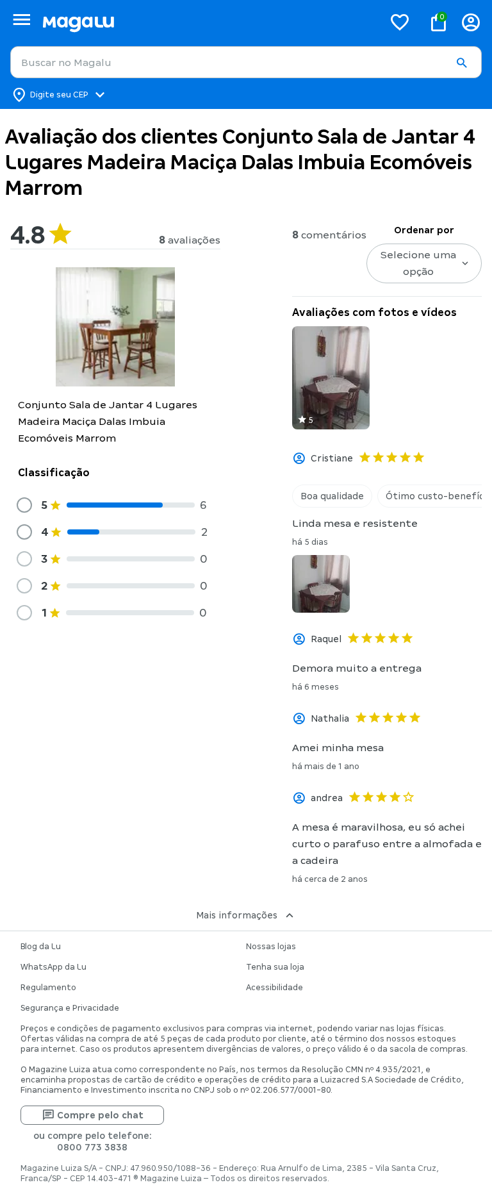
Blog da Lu (40, 946)
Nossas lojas (271, 946)
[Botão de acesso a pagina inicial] (208, 22)
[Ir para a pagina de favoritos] (399, 21)
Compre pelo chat (100, 1115)
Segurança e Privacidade (69, 1008)
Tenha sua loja (275, 967)
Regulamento (48, 987)
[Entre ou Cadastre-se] (471, 22)
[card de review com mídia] (331, 377)
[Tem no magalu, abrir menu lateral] (21, 19)
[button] (461, 62)
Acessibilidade (274, 987)
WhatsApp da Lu (53, 967)
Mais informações (236, 915)
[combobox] (246, 62)
